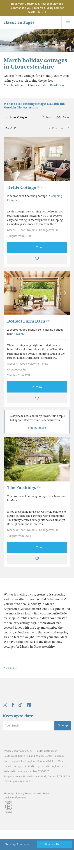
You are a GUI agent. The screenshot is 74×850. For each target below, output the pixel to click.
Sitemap (8, 793)
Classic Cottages (16, 750)
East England (28, 761)
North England (12, 761)
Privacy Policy (24, 793)
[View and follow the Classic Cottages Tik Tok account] (20, 706)
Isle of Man (56, 761)
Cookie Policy (42, 793)
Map (48, 117)
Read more (57, 85)
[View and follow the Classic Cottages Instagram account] (5, 706)
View (39, 247)
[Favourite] (37, 259)
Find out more (37, 427)
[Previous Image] (10, 159)
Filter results (51, 844)
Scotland (42, 761)
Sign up (63, 725)
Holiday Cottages (45, 750)
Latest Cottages (18, 117)
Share (66, 117)
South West (10, 755)
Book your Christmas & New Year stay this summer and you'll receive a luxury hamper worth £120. (37, 8)
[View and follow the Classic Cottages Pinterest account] (29, 706)
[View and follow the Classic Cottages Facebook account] (13, 706)
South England (26, 755)
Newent (18, 333)
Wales (39, 755)
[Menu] (67, 22)
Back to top (10, 668)
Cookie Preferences (15, 797)
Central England (54, 755)
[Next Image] (64, 159)
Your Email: (12, 725)
